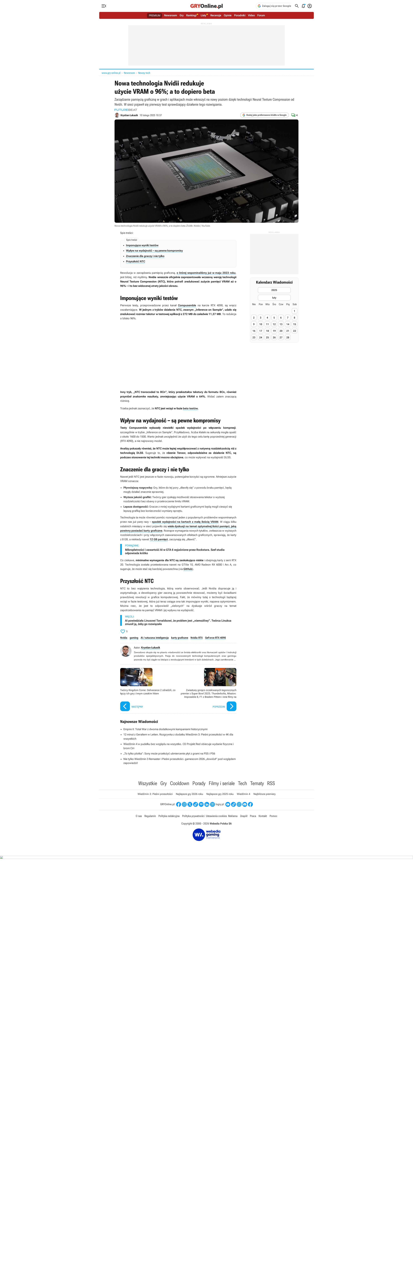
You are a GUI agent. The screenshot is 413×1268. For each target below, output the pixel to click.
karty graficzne (179, 637)
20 (281, 330)
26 (274, 337)
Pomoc (273, 816)
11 (267, 324)
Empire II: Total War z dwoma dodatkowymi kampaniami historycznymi (165, 729)
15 (294, 324)
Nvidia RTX (197, 637)
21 (287, 330)
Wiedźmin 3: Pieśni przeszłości (155, 794)
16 (253, 330)
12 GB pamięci (159, 539)
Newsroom (170, 15)
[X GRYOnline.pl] (189, 804)
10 (260, 324)
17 (260, 330)
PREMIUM (154, 15)
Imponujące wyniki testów (142, 245)
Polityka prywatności (193, 816)
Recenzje (215, 15)
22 (294, 330)
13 (281, 324)
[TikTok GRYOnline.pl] (195, 804)
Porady (199, 783)
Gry (182, 15)
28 (287, 337)
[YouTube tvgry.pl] (227, 804)
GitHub (187, 569)
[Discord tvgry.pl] (244, 804)
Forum (261, 15)
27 (281, 337)
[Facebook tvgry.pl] (250, 804)
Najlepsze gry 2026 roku (189, 794)
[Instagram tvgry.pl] (239, 804)
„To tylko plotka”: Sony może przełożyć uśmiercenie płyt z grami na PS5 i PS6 (169, 753)
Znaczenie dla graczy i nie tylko (145, 256)
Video (251, 15)
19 (274, 330)
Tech (242, 783)
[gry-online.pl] (206, 6)
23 (253, 337)
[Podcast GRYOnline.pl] (201, 804)
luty (274, 297)
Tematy (257, 783)
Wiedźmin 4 (243, 794)
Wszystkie (147, 783)
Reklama (232, 816)
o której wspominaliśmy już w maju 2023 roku (206, 272)
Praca (253, 816)
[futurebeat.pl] (126, 110)
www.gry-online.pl (111, 72)
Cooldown (179, 783)
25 (267, 337)
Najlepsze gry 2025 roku (220, 794)
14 (287, 324)
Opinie (228, 15)
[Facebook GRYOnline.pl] (178, 804)
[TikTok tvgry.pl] (233, 804)
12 (274, 324)
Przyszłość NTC (135, 261)
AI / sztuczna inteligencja (155, 637)
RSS (271, 783)
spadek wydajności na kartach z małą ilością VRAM (185, 521)
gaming (134, 637)
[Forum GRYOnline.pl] (212, 804)
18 (267, 330)
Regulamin (150, 816)
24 (260, 337)
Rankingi (191, 15)
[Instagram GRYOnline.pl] (184, 804)
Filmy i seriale (222, 783)
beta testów (190, 408)
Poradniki (239, 15)
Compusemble (187, 305)
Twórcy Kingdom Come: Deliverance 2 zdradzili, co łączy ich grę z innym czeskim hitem (148, 690)
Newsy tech (144, 72)
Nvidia (123, 637)
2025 (274, 289)
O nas (139, 816)
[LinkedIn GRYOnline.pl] (206, 804)
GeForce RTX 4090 (215, 637)
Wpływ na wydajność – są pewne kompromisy (154, 250)
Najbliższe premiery (264, 794)
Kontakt (263, 816)
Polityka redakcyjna (169, 816)
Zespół (243, 816)
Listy (203, 15)
